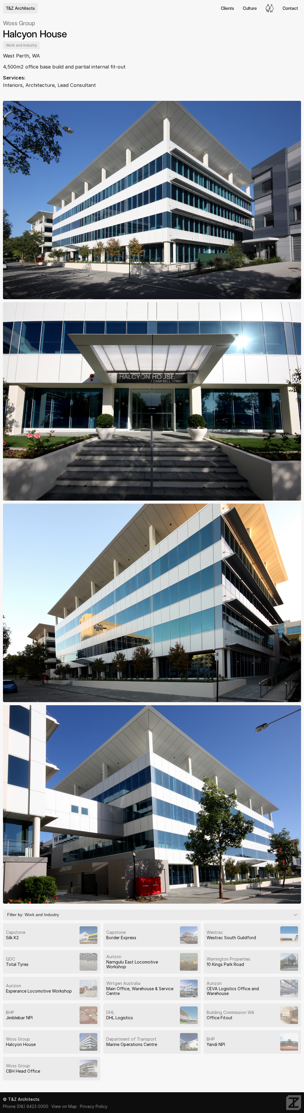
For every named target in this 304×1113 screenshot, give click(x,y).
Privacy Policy (93, 1106)
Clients (227, 8)
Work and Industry (21, 45)
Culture (250, 8)
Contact (290, 8)
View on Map (64, 1106)
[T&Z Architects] (293, 1102)
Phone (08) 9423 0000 (25, 1106)
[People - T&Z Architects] (270, 8)
